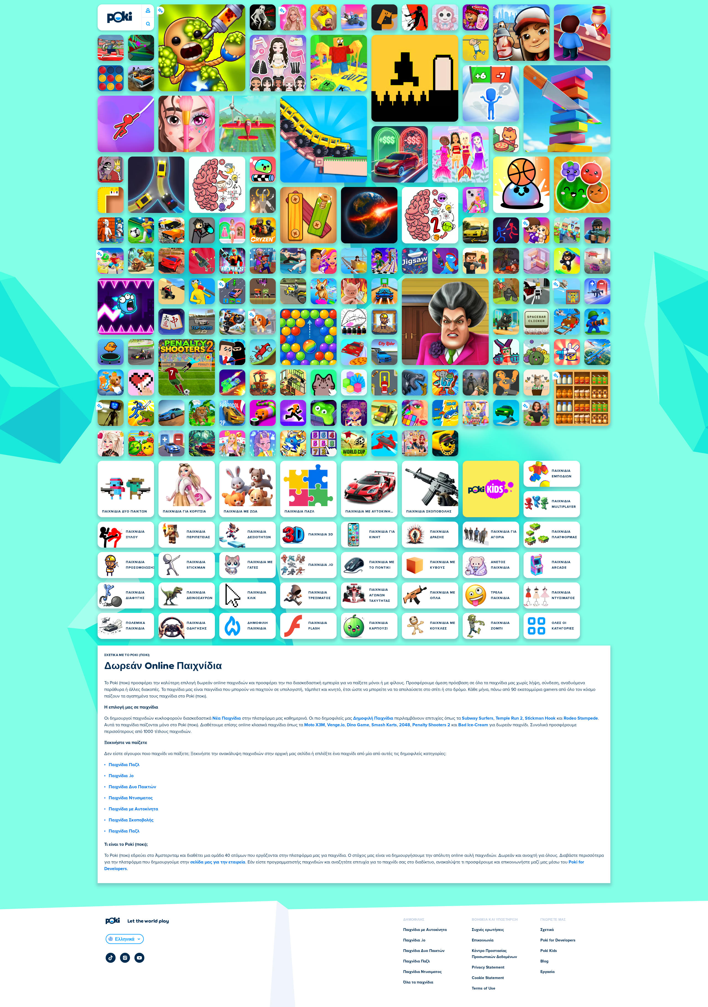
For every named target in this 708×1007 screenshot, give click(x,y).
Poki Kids (548, 951)
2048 (404, 725)
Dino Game (358, 725)
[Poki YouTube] (139, 958)
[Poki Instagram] (125, 958)
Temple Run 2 (509, 718)
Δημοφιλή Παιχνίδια (373, 718)
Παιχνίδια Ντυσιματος (131, 798)
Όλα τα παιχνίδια (418, 982)
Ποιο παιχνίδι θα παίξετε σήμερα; (148, 23)
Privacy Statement (488, 967)
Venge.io (336, 725)
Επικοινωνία (482, 940)
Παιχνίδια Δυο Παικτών (132, 787)
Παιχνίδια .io (121, 776)
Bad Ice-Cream (473, 725)
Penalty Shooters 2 (431, 725)
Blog (544, 961)
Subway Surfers (477, 718)
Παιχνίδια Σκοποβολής (131, 820)
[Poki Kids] (491, 489)
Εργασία (547, 972)
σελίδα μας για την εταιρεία (217, 862)
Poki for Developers (558, 940)
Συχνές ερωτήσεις (488, 930)
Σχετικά (547, 930)
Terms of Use (483, 988)
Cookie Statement (488, 978)
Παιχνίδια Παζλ (124, 765)
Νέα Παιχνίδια (226, 718)
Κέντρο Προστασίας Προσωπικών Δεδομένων (494, 954)
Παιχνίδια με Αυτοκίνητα (133, 809)
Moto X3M (314, 725)
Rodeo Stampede (581, 718)
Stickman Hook (540, 718)
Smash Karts (384, 725)
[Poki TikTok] (111, 958)
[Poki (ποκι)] (119, 17)
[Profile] (148, 10)
